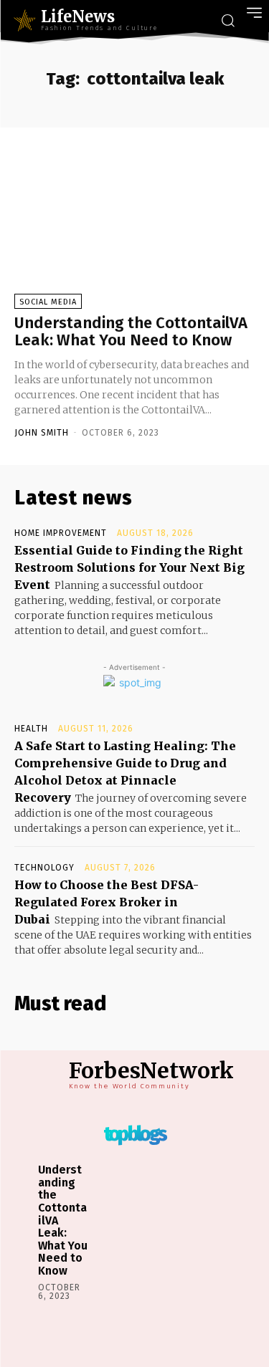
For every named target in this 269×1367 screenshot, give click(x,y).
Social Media (48, 302)
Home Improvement (60, 533)
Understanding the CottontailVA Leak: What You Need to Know (130, 331)
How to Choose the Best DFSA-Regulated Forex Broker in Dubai (106, 902)
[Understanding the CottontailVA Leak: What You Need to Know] (134, 227)
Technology (44, 867)
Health (31, 728)
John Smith (41, 433)
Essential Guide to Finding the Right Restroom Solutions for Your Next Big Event (129, 567)
